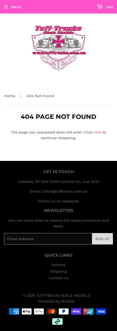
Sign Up (102, 239)
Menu (16, 7)
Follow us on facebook (58, 201)
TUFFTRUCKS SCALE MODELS (63, 295)
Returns (58, 265)
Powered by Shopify (56, 301)
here (97, 132)
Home (9, 96)
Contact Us (58, 278)
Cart (108, 7)
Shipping (58, 271)
